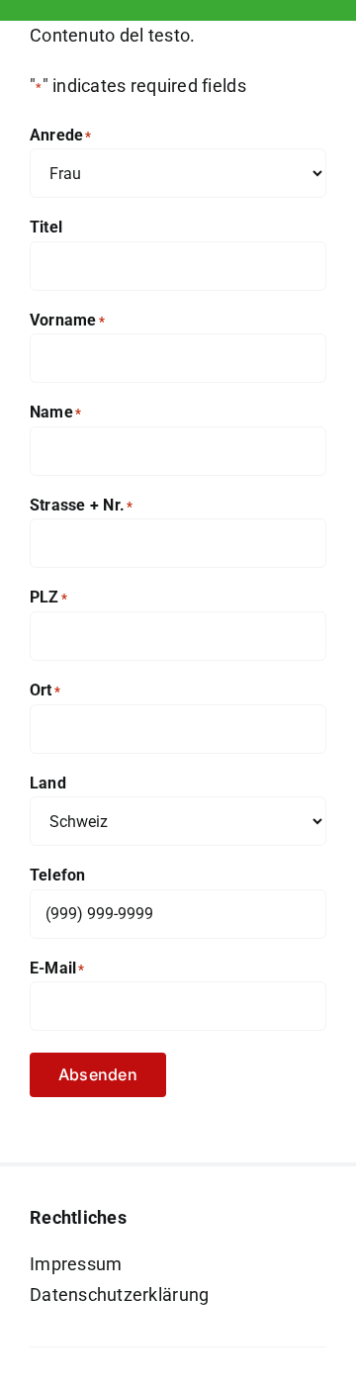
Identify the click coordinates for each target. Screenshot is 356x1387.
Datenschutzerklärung (119, 1294)
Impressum (76, 1263)
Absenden (97, 1074)
